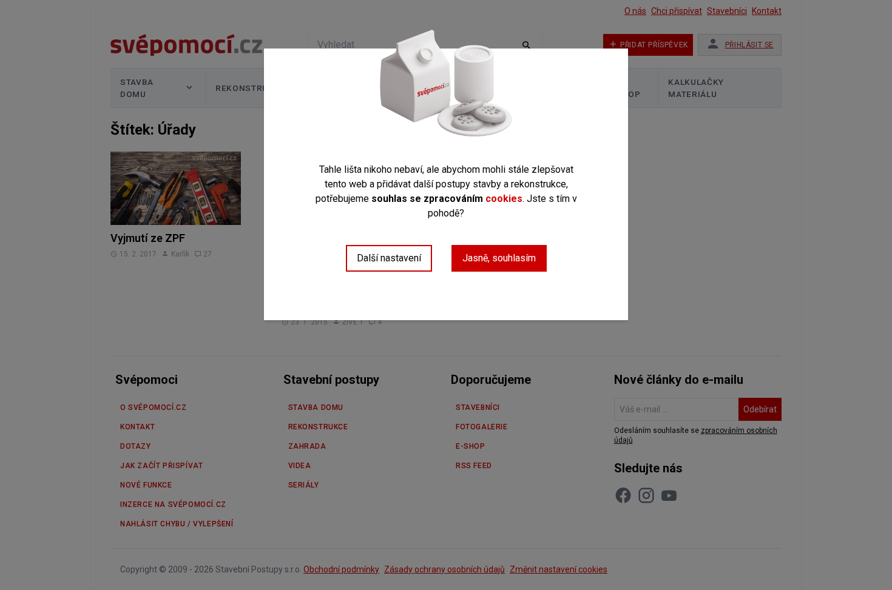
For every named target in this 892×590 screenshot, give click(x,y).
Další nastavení (389, 258)
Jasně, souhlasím (499, 258)
